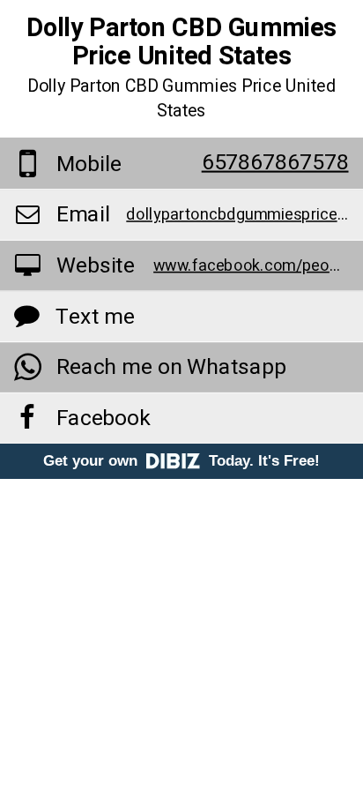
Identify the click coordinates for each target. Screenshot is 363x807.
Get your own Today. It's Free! (181, 460)
